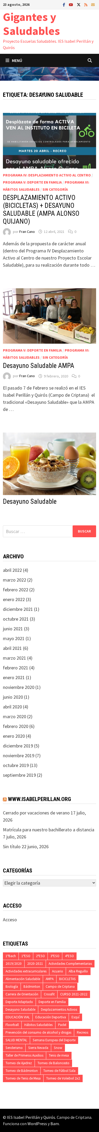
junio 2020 (13, 697)
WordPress (37, 1123)
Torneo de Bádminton (22, 1070)
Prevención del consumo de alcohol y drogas (38, 1032)
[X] (79, 4)
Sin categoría (55, 189)
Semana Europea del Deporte (54, 1040)
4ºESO (69, 956)
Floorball (12, 1025)
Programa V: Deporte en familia (32, 182)
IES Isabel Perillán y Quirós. (32, 1117)
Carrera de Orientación (22, 994)
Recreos (82, 1032)
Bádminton (31, 986)
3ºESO (54, 956)
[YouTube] (72, 4)
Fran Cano (27, 231)
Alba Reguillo (78, 971)
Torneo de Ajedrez (19, 1063)
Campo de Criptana (60, 986)
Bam (54, 1123)
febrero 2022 (15, 590)
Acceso (10, 920)
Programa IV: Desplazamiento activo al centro (47, 175)
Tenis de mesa (59, 1055)
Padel (62, 1025)
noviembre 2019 (18, 755)
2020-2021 (35, 963)
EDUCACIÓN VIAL (18, 1017)
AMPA (50, 979)
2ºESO (40, 956)
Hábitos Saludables (38, 1025)
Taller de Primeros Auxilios (24, 1055)
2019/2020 (14, 963)
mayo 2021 (14, 638)
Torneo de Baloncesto (53, 1063)
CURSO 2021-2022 (73, 994)
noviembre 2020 (18, 687)
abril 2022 (12, 570)
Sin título (12, 846)
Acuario (57, 971)
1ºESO (25, 956)
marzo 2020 (14, 716)
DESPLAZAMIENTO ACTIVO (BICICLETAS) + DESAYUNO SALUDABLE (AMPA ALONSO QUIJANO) (41, 209)
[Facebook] (65, 4)
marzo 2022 (14, 580)
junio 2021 (13, 629)
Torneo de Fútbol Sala (59, 1070)
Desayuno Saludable (29, 501)
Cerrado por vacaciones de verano (36, 813)
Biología (12, 986)
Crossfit (49, 994)
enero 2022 (14, 599)
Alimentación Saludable (23, 979)
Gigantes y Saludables (31, 23)
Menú (17, 60)
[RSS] (86, 4)
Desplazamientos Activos (59, 1009)
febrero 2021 (15, 668)
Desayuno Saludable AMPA (38, 366)
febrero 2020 (15, 726)
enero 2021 (14, 677)
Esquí (75, 1017)
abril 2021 (12, 648)
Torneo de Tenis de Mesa (23, 1078)
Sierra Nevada (38, 1047)
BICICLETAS (67, 979)
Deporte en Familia (52, 1002)
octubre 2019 (16, 765)
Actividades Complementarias (70, 963)
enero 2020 (14, 736)
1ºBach (11, 956)
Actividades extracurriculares (26, 971)
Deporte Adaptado (19, 1002)
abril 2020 (12, 707)
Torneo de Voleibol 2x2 (63, 1078)
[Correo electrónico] (93, 4)
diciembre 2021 (18, 609)
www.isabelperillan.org (39, 799)
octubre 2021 (16, 619)
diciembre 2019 (18, 746)
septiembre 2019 (19, 775)
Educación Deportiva (50, 1017)
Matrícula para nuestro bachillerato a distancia (48, 830)
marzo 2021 (14, 658)
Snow (58, 1047)
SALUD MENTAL (16, 1040)
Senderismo (14, 1047)
